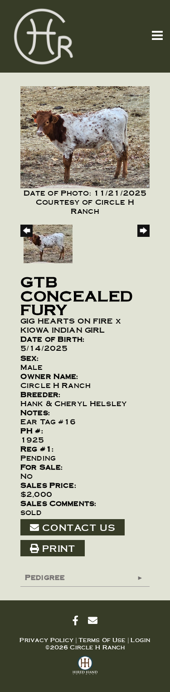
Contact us (77, 527)
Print (57, 548)
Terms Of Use (102, 639)
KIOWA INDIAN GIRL (62, 329)
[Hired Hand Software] (85, 669)
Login (141, 639)
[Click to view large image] (85, 135)
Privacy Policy (46, 639)
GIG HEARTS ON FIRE (66, 320)
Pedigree (45, 577)
